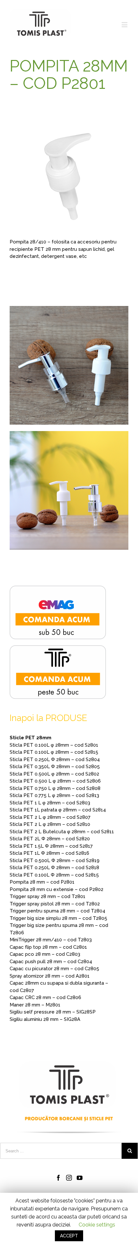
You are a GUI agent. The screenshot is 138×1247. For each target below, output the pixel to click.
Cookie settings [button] (97, 1225)
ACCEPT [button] (69, 1235)
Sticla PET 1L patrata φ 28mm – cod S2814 (58, 810)
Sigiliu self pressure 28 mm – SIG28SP (53, 1012)
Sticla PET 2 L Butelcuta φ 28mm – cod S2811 (62, 832)
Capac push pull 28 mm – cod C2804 (51, 961)
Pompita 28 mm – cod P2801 (42, 882)
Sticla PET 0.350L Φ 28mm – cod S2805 (55, 766)
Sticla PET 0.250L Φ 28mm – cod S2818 (54, 867)
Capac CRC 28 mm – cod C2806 (45, 997)
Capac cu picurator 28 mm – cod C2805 (54, 968)
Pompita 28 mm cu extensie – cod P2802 (56, 889)
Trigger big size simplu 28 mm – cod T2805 (58, 918)
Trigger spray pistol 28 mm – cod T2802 (55, 904)
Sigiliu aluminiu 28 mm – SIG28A (45, 1019)
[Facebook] (58, 1178)
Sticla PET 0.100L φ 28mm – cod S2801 (54, 745)
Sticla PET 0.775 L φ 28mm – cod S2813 (54, 795)
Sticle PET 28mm (30, 738)
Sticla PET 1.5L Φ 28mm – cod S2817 (51, 846)
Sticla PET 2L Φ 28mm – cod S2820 (50, 839)
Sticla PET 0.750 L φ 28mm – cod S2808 (55, 788)
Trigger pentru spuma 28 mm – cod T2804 (57, 911)
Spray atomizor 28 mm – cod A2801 (50, 976)
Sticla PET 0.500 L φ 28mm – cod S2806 (55, 781)
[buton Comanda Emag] (58, 589)
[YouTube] (79, 1178)
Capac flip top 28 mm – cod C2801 (48, 947)
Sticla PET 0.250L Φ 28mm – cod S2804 (55, 759)
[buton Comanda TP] (58, 649)
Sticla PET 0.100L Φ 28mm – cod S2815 (54, 875)
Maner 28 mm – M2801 (35, 1005)
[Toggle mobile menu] (125, 24)
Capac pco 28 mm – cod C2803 (45, 954)
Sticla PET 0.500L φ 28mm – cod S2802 (54, 774)
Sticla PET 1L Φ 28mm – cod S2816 (49, 853)
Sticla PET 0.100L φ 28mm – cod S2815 (54, 752)
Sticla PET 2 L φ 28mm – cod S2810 (50, 824)
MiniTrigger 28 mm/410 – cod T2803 (51, 940)
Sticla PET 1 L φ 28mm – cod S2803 (50, 803)
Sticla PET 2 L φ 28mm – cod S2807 (50, 817)
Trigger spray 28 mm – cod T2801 (47, 896)
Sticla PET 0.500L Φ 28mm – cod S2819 (54, 860)
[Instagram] (69, 1178)
